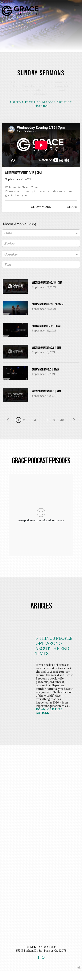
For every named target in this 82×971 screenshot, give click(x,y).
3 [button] (29, 420)
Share (72, 206)
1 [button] (18, 420)
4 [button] (35, 420)
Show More (41, 206)
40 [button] (62, 420)
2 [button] (24, 420)
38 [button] (47, 420)
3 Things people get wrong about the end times (53, 645)
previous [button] (9, 419)
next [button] (73, 419)
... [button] (41, 420)
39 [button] (55, 420)
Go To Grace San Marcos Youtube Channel (41, 104)
